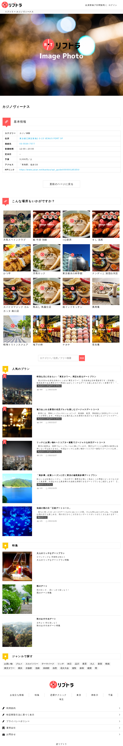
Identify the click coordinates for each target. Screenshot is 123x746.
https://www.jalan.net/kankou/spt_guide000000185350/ (50, 170)
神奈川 (94, 695)
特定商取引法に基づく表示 (20, 714)
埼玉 (61, 699)
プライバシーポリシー (18, 721)
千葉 (110, 695)
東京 (79, 695)
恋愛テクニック (58, 695)
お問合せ (11, 734)
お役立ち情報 (17, 695)
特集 (37, 695)
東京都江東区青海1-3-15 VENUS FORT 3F (41, 138)
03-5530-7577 (27, 144)
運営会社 (11, 728)
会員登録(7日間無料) (95, 5)
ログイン (113, 5)
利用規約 (11, 708)
